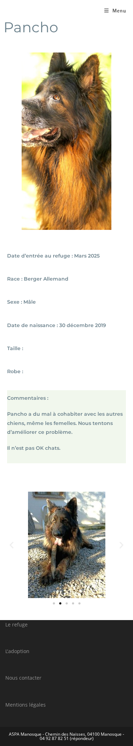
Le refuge (16, 624)
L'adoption (17, 651)
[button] (11, 545)
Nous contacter (23, 677)
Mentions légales (25, 704)
